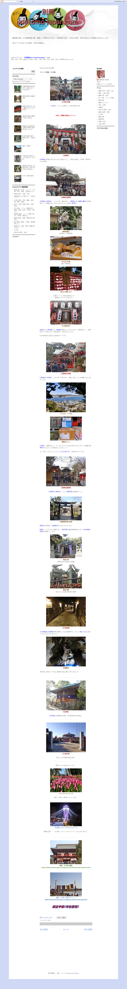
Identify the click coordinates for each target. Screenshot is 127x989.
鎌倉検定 (101, 119)
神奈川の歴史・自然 (20, 232)
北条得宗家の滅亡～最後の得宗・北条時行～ (28, 137)
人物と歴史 (102, 124)
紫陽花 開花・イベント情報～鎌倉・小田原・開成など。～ (24, 214)
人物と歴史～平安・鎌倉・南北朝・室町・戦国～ (24, 201)
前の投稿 (88, 929)
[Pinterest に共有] (65, 918)
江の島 (16, 230)
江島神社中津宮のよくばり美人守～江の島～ (28, 157)
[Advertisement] (63, 953)
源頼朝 (101, 107)
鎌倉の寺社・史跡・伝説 (21, 194)
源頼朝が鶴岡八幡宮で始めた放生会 (28, 117)
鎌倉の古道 (102, 121)
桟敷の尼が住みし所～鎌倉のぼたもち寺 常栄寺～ (28, 107)
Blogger (76, 973)
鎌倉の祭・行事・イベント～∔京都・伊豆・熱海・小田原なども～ (24, 190)
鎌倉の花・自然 (103, 95)
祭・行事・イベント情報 (106, 98)
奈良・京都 (102, 105)
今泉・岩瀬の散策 (27, 176)
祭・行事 (47, 920)
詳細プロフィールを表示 (104, 84)
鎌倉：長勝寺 (26, 146)
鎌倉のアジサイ (103, 102)
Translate (27, 81)
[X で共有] (61, 918)
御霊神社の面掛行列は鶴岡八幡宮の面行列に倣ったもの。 (28, 127)
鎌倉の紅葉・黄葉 (104, 112)
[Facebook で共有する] (63, 918)
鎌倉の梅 (101, 116)
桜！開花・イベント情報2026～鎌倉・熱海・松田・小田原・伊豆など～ (24, 209)
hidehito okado (104, 79)
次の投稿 (44, 929)
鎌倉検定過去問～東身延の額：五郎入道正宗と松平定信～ (28, 167)
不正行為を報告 (102, 128)
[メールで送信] (58, 918)
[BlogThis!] (60, 918)
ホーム (66, 929)
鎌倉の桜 (101, 100)
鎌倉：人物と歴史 (104, 93)
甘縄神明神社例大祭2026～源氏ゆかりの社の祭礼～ (28, 87)
